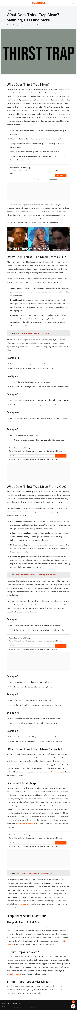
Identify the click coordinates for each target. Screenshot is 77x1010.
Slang (9, 10)
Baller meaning (15, 974)
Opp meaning (23, 904)
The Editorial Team (12, 25)
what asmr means (43, 512)
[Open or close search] (73, 2)
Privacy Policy (6, 1003)
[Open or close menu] (3, 3)
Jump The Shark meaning (52, 772)
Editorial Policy (17, 1003)
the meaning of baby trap (25, 823)
